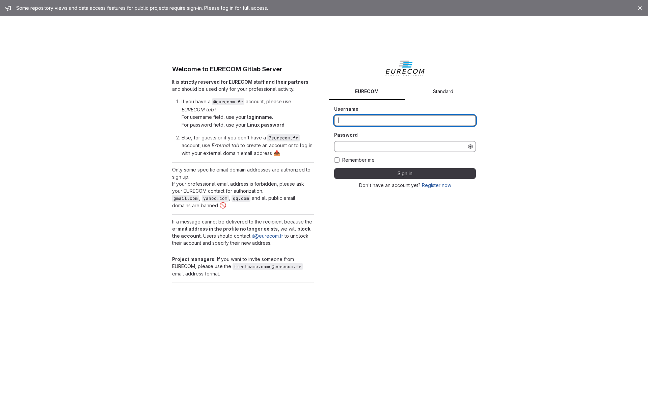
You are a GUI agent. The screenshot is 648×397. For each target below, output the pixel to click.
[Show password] (470, 146)
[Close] (640, 8)
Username (346, 109)
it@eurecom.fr (267, 236)
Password (346, 135)
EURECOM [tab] (367, 91)
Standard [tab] (443, 91)
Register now (436, 185)
